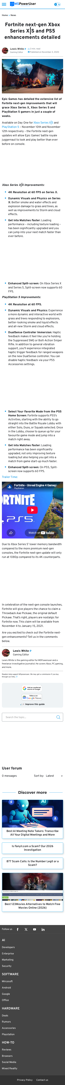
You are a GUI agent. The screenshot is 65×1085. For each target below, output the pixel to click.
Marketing (7, 959)
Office (5, 1000)
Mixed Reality (9, 1068)
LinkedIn (43, 929)
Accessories (9, 1028)
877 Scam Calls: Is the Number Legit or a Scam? (32, 863)
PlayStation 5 (10, 127)
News (13, 15)
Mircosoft (7, 981)
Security (6, 966)
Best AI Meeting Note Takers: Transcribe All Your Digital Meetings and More (32, 833)
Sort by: (39, 776)
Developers (8, 947)
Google (6, 994)
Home (5, 15)
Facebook (17, 929)
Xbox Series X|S (43, 123)
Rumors (6, 1021)
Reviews (6, 1049)
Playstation (8, 1034)
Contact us (42, 1080)
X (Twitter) (26, 929)
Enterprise (8, 953)
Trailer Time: (10, 477)
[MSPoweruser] (23, 4)
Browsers (7, 1056)
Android (6, 987)
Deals (5, 1015)
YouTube (34, 929)
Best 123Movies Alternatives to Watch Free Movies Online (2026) (32, 906)
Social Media (9, 1062)
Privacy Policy (24, 1080)
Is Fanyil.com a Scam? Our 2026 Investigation (32, 848)
